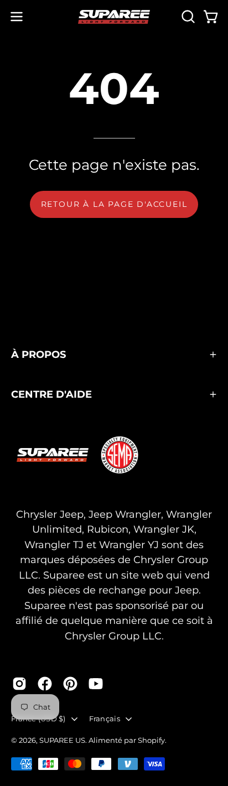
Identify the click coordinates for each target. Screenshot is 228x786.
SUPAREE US (62, 740)
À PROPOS (38, 354)
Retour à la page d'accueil (114, 204)
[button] (187, 16)
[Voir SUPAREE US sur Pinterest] (70, 683)
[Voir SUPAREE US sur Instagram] (19, 683)
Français (104, 718)
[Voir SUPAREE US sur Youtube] (95, 683)
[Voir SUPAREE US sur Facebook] (45, 683)
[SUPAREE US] (114, 17)
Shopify (151, 740)
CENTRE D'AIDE (51, 394)
